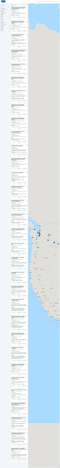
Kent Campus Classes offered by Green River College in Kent (18, 91)
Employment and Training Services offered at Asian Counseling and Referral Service (18, 433)
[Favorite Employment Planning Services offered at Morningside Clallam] (26, 257)
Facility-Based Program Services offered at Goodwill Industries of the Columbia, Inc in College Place (17, 365)
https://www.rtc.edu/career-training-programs (16, 393)
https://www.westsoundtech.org (15, 38)
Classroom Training (14, 15)
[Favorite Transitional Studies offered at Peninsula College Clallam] (26, 347)
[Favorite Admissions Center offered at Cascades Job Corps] (26, 243)
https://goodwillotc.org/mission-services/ (16, 109)
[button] (37, 233)
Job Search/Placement (14, 442)
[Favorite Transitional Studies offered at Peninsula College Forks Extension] (26, 299)
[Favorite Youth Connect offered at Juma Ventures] (26, 172)
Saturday (2, 30)
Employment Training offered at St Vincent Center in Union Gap (17, 378)
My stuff (50, 1)
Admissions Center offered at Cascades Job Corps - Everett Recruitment (17, 132)
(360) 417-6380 (13, 350)
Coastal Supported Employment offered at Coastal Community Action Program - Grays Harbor (18, 334)
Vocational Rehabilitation (14, 152)
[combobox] (46, 1)
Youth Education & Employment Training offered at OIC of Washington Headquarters (18, 229)
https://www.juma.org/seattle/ (15, 175)
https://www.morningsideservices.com (16, 261)
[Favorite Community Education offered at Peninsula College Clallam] (26, 272)
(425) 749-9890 (13, 147)
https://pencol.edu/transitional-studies (16, 303)
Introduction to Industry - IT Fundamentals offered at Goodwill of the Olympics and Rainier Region (18, 449)
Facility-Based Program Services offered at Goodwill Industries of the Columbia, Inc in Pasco (17, 78)
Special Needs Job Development (19, 266)
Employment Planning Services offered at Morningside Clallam (17, 258)
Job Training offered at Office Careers (17, 145)
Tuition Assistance (13, 426)
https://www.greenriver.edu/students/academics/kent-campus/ (18, 94)
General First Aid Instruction (14, 279)
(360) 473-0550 (13, 37)
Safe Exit (57, 1)
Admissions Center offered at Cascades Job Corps (17, 244)
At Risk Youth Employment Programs (15, 251)
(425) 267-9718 (13, 406)
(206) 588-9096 (13, 420)
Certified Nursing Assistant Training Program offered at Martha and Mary (18, 64)
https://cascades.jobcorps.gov (15, 247)
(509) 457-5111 (13, 380)
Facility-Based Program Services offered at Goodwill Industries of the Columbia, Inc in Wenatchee (17, 22)
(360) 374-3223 (13, 302)
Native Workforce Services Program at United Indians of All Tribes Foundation (18, 418)
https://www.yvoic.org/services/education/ (16, 232)
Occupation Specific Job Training (15, 194)
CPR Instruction (21, 280)
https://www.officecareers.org (15, 148)
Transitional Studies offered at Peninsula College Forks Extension (17, 300)
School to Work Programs (19, 43)
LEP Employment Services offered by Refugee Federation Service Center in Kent (18, 214)
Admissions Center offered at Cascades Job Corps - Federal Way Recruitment (17, 187)
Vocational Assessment (24, 152)
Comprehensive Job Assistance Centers (20, 426)
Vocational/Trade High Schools (15, 42)
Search (41, 1)
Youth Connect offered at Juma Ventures (17, 172)
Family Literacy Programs (14, 310)
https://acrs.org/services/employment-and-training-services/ (18, 436)
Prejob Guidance (23, 309)
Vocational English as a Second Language (20, 222)
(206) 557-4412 (13, 174)
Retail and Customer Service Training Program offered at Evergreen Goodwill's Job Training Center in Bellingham (18, 51)
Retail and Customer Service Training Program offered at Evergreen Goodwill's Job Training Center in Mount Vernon (18, 8)
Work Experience (17, 15)
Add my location (3, 5)
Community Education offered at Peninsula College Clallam (17, 272)
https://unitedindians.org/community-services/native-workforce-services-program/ (19, 421)
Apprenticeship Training (14, 43)
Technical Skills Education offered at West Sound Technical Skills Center (17, 35)
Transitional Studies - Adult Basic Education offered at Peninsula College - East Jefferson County (18, 317)
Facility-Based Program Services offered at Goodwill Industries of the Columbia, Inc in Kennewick (17, 119)
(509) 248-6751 (13, 231)
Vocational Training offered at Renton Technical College (18, 390)
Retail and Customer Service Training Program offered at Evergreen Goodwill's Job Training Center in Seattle (18, 159)
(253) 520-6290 (13, 93)
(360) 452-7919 (13, 260)
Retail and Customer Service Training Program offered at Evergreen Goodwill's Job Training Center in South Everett (18, 403)
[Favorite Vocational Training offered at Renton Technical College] (26, 390)
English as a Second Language (20, 310)
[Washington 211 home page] (3, 1)
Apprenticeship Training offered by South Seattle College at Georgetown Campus (17, 286)
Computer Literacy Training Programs (15, 280)
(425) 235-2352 (13, 392)
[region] (44, 236)
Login (54, 1)
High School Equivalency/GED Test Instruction (16, 309)
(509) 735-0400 (13, 108)
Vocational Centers (13, 44)
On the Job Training (18, 71)
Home (38, 1)
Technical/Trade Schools (20, 42)
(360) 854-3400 (13, 134)
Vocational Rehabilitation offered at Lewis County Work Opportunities (17, 201)
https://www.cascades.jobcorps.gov (15, 135)
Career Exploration (13, 180)
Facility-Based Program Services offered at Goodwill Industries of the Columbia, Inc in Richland (17, 105)
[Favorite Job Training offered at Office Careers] (26, 145)
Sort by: (11, 5)
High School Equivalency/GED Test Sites (16, 325)
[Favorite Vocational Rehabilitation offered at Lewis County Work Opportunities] (26, 200)
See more (19, 18)
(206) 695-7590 (13, 435)
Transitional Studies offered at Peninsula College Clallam (17, 348)
